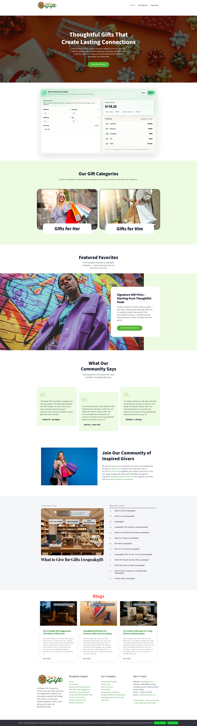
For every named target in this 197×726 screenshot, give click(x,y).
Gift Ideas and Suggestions (79, 689)
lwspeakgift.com (146, 682)
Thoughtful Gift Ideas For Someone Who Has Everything (97, 632)
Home (71, 682)
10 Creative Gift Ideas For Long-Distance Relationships (138, 632)
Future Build (105, 689)
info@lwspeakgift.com (147, 695)
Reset (143, 93)
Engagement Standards (110, 692)
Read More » (47, 658)
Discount (85, 109)
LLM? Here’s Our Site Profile (145, 703)
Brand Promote (111, 471)
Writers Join (116, 469)
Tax (85, 117)
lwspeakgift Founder (109, 682)
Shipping (56, 117)
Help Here (105, 700)
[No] (194, 723)
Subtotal (56, 109)
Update (151, 93)
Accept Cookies (160, 723)
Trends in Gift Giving (77, 697)
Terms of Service (152, 700)
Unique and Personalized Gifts (81, 695)
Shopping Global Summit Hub (122, 477)
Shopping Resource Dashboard (121, 479)
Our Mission (73, 684)
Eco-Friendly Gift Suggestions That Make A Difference (57, 632)
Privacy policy (172, 723)
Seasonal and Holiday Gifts (79, 687)
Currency (71, 125)
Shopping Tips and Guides (79, 692)
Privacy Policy (138, 700)
